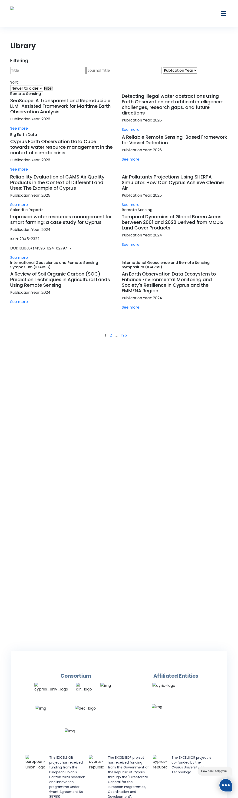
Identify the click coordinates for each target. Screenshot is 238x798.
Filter (48, 88)
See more (19, 128)
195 (124, 335)
